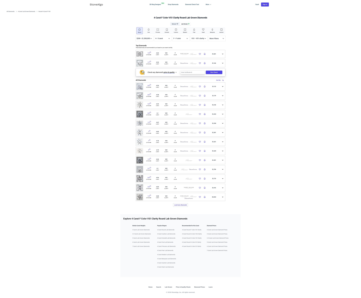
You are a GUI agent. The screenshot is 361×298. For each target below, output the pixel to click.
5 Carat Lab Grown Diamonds (141, 238)
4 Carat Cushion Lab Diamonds (166, 234)
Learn (211, 287)
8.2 (149, 94)
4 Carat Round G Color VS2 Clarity (192, 234)
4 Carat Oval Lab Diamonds (165, 242)
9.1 (149, 168)
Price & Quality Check (183, 287)
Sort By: (218, 80)
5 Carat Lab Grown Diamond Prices (217, 242)
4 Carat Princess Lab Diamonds (166, 246)
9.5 (149, 187)
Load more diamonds (180, 205)
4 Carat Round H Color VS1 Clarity (192, 238)
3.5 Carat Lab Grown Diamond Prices (217, 238)
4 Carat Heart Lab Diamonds (165, 267)
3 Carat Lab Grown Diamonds (141, 230)
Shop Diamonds (173, 4)
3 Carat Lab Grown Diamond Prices (217, 234)
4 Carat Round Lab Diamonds (165, 230)
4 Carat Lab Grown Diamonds (26, 11)
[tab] (174, 24)
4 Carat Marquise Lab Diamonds (166, 258)
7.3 (149, 159)
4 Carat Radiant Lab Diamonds (166, 254)
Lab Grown (168, 287)
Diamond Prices (199, 287)
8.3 (149, 85)
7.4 (149, 196)
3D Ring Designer (155, 4)
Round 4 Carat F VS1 (44, 11)
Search (158, 287)
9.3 (149, 104)
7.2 (149, 122)
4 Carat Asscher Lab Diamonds (166, 263)
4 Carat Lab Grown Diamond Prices (217, 230)
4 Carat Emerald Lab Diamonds (166, 238)
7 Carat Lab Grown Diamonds (141, 246)
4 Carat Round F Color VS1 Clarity (191, 230)
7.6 (149, 53)
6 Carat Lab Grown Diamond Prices (217, 246)
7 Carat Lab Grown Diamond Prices (217, 250)
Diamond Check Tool (192, 4)
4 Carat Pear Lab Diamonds (165, 250)
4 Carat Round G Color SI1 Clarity (191, 242)
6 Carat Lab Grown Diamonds (141, 242)
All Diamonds (10, 11)
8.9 (149, 113)
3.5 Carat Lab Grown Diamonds (141, 234)
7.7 (149, 62)
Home (150, 287)
